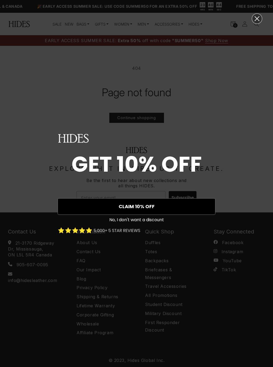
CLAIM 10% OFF (137, 206)
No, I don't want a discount (136, 220)
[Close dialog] (257, 18)
